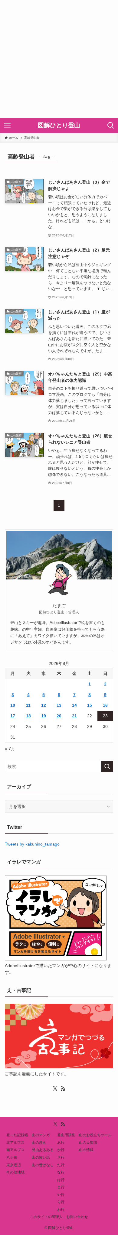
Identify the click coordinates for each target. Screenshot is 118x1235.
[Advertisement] (59, 59)
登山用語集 (66, 1135)
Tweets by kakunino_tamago (32, 844)
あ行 (60, 1142)
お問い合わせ (77, 1217)
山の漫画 (39, 1142)
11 (28, 705)
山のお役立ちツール (95, 1135)
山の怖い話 (41, 1157)
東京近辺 (13, 1165)
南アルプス (15, 1150)
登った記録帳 (17, 1135)
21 (74, 715)
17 (12, 715)
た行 (60, 1165)
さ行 (60, 1157)
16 (105, 705)
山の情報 (86, 1150)
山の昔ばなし (43, 1165)
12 (43, 705)
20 (59, 715)
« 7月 (10, 748)
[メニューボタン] (7, 125)
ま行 (60, 1187)
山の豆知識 (88, 1142)
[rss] (63, 1089)
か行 (60, 1150)
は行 (60, 1180)
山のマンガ (41, 1135)
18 (28, 715)
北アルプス (15, 1142)
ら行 (60, 1202)
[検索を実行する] (107, 766)
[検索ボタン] (110, 125)
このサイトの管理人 (46, 1217)
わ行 (60, 1209)
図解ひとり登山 (59, 125)
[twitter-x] (55, 1089)
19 (43, 715)
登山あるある (43, 1150)
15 (89, 705)
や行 (60, 1195)
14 (74, 705)
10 (12, 705)
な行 (60, 1172)
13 (59, 705)
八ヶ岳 (11, 1157)
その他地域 (15, 1172)
